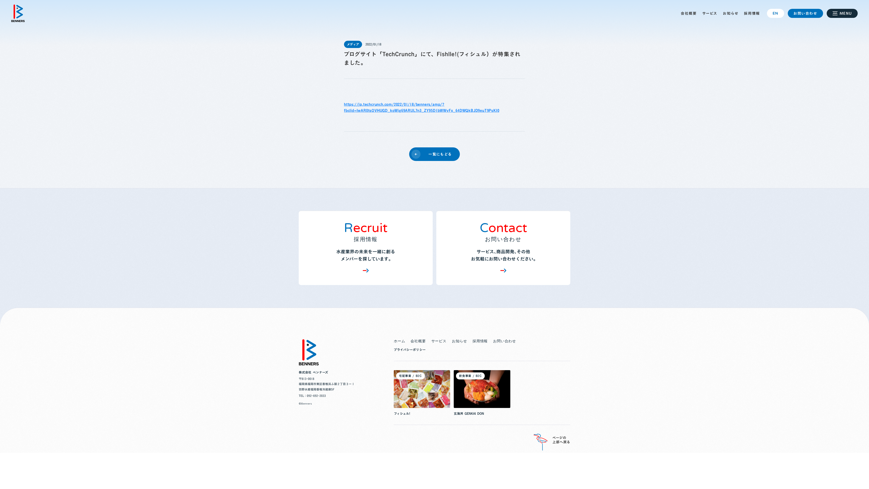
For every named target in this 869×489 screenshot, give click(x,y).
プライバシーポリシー (410, 350)
